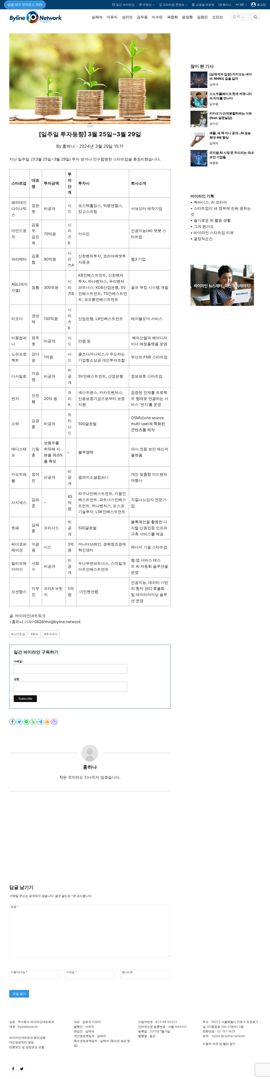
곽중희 (172, 17)
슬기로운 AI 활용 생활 (212, 220)
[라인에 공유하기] (26, 722)
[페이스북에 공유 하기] (12, 722)
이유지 (112, 17)
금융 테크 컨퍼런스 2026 (25, 4)
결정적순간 (203, 238)
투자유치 (51, 634)
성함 (16, 679)
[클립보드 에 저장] (54, 722)
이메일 (19, 661)
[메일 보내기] (47, 722)
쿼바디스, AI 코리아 (210, 202)
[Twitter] (22, 1069)
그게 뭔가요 (204, 226)
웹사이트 (127, 972)
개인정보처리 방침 (21, 1042)
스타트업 (18, 634)
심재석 (97, 17)
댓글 (14, 906)
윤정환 (187, 17)
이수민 (157, 17)
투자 (34, 634)
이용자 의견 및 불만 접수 (219, 1043)
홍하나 (68, 146)
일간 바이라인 (125, 4)
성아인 (127, 17)
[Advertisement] (89, 844)
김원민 (202, 17)
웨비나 (227, 4)
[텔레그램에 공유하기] (40, 722)
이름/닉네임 (19, 972)
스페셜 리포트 (205, 4)
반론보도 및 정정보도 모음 (26, 1047)
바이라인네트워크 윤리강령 (27, 1037)
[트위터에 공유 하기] (19, 722)
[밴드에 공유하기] (33, 722)
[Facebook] (13, 1069)
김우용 (142, 17)
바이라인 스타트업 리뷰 (214, 232)
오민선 (217, 17)
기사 (90, 126)
